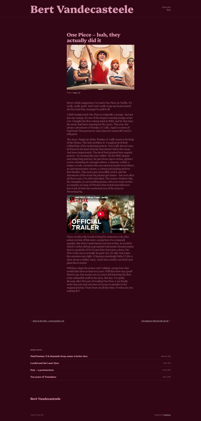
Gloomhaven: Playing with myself (155, 320)
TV (79, 93)
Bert (75, 93)
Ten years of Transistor (43, 377)
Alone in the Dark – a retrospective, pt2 (48, 320)
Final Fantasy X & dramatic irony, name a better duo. (59, 356)
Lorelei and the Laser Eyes (44, 363)
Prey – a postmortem (42, 370)
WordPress (167, 415)
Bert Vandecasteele (82, 8)
